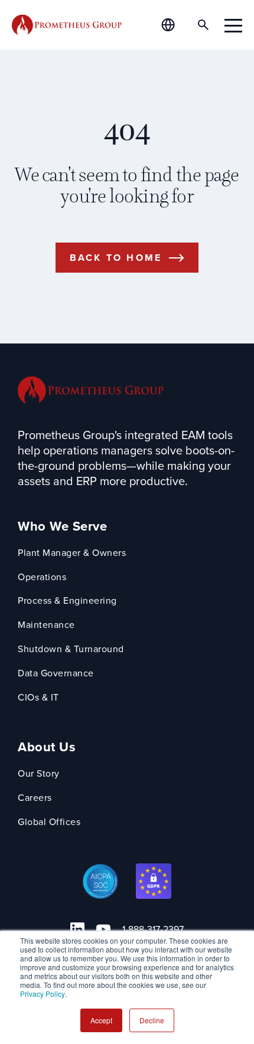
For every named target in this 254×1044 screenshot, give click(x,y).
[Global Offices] (175, 25)
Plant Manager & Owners (72, 553)
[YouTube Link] (103, 929)
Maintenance (46, 625)
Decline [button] (151, 1020)
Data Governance (56, 673)
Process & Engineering (67, 601)
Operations (42, 577)
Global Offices (49, 822)
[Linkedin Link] (77, 929)
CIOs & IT (38, 698)
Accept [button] (101, 1020)
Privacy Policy (42, 993)
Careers (35, 798)
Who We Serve (62, 526)
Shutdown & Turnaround (71, 649)
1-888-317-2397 (153, 930)
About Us (47, 747)
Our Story (39, 774)
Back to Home (116, 257)
